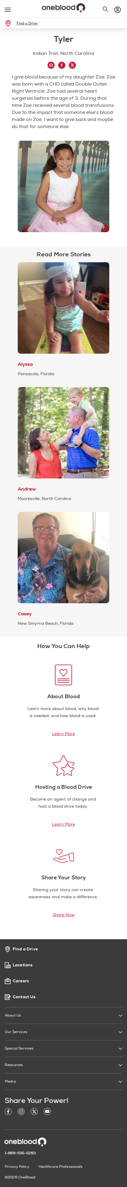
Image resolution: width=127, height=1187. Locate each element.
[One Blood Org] (25, 1142)
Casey (25, 614)
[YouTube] (47, 1112)
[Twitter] (34, 1112)
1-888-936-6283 (20, 1153)
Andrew (27, 489)
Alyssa (25, 364)
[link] (9, 23)
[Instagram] (21, 1112)
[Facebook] (8, 1112)
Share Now (64, 914)
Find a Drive (27, 23)
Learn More (63, 733)
